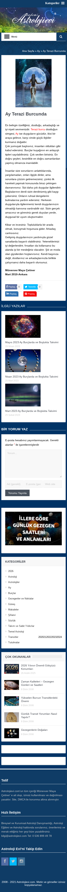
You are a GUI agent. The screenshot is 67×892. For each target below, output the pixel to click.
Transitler (13, 637)
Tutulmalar (14, 642)
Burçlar (12, 593)
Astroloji (12, 576)
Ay (9, 587)
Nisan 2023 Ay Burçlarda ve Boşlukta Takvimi (31, 376)
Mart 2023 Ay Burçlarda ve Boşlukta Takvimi (31, 410)
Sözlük (12, 620)
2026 (10, 571)
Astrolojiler (14, 582)
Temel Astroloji (16, 631)
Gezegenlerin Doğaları (34, 729)
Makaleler (13, 609)
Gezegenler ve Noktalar (21, 598)
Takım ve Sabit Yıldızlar (21, 626)
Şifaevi (12, 615)
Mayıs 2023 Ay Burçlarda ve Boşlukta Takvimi (31, 342)
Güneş (11, 604)
